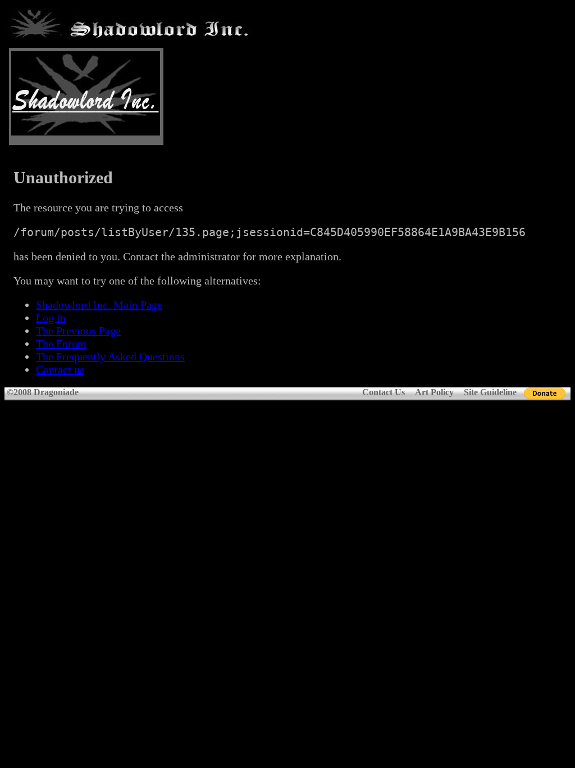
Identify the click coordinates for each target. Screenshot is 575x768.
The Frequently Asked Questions (110, 356)
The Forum (61, 343)
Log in (51, 317)
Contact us (60, 369)
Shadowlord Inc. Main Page (99, 305)
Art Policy (434, 392)
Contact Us (383, 392)
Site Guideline (490, 392)
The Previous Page (78, 330)
